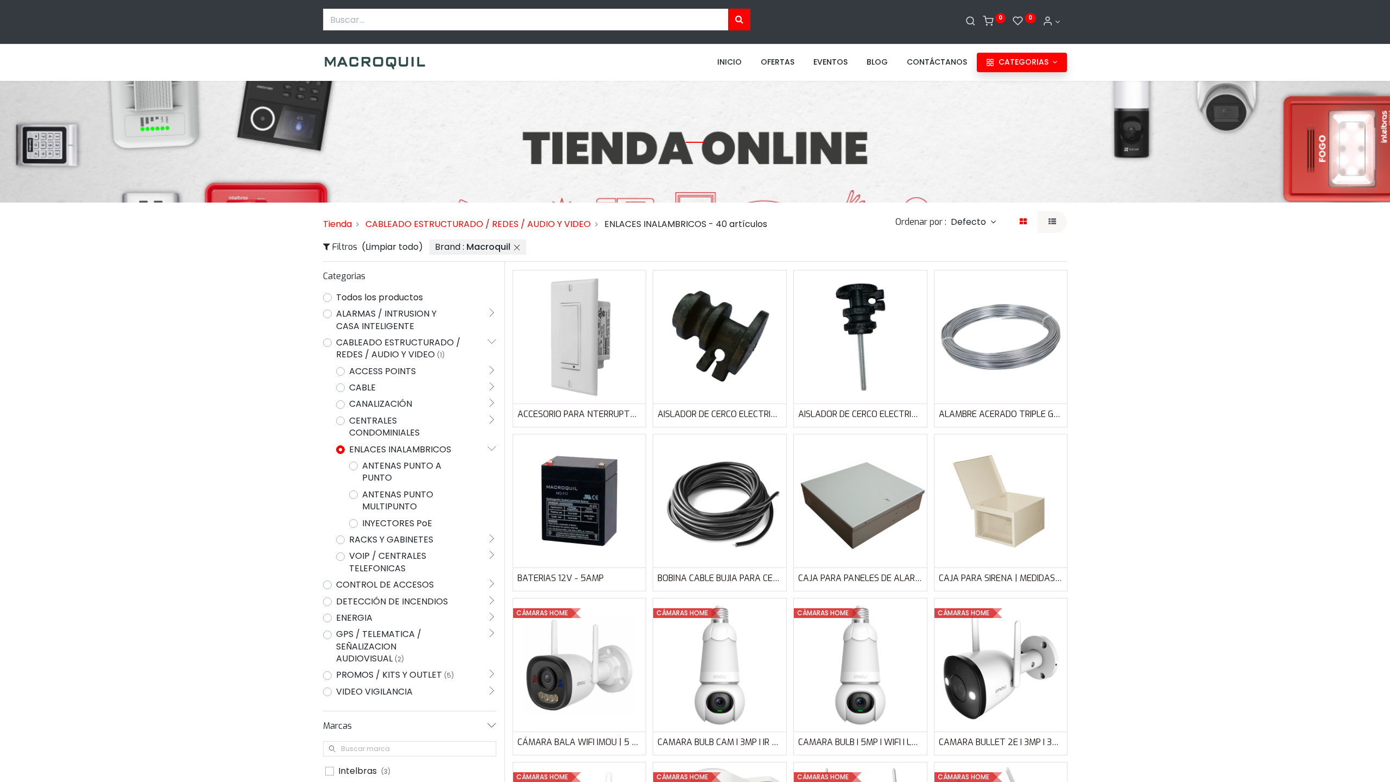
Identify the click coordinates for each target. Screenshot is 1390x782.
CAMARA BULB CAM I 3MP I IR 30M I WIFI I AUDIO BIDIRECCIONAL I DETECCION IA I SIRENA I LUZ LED (720, 742)
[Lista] (1052, 222)
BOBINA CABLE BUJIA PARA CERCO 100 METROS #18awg (720, 578)
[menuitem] (729, 62)
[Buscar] (970, 21)
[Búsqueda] (739, 19)
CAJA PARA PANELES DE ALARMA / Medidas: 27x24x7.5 (860, 578)
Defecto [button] (969, 222)
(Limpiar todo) (392, 247)
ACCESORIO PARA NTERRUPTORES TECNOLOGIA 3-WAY (579, 414)
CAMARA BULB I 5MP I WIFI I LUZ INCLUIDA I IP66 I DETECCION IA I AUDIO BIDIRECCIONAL (860, 742)
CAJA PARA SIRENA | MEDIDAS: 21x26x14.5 (1001, 578)
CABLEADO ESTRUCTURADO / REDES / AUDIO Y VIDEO (478, 224)
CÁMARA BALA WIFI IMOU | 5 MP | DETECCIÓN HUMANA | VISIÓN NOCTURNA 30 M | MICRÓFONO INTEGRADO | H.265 (579, 742)
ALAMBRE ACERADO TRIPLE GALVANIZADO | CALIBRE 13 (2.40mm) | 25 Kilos (1001, 414)
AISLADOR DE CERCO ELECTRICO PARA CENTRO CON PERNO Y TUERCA (860, 414)
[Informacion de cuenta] (1051, 21)
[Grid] (1023, 222)
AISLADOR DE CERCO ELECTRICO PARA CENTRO (720, 414)
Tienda (337, 224)
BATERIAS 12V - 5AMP (560, 578)
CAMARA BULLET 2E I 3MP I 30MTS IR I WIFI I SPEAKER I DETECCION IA (1001, 742)
